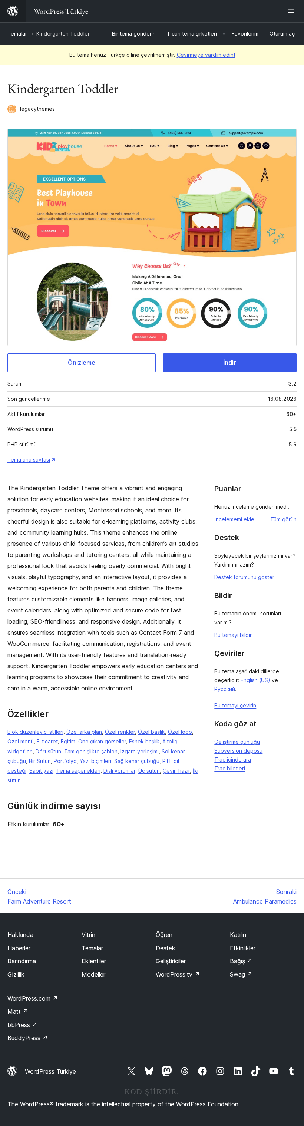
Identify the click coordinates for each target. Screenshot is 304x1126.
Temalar (17, 33)
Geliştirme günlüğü (237, 742)
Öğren (164, 934)
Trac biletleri (229, 768)
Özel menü (20, 741)
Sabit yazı (41, 770)
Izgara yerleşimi (139, 751)
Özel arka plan (84, 732)
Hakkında (20, 934)
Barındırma (21, 961)
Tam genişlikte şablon (91, 751)
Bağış (241, 961)
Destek (165, 948)
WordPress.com (32, 998)
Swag (241, 974)
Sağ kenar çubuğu (136, 761)
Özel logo (180, 732)
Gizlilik (15, 974)
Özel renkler (120, 732)
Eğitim (68, 741)
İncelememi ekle (234, 519)
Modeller (93, 974)
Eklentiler (94, 961)
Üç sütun (149, 770)
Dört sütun (48, 751)
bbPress (22, 1024)
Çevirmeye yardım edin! (206, 55)
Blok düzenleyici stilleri (35, 732)
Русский (224, 689)
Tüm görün (283, 519)
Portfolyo (65, 761)
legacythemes (37, 109)
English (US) (255, 680)
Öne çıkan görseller (102, 741)
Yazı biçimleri (95, 761)
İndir (229, 362)
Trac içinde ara (232, 759)
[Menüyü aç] (292, 11)
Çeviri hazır (176, 770)
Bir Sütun (40, 761)
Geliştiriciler (171, 961)
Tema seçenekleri (78, 770)
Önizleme (81, 362)
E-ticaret (47, 741)
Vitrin (88, 934)
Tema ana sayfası (28, 459)
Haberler (18, 948)
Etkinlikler (242, 948)
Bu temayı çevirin (235, 705)
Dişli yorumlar (119, 770)
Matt (17, 1011)
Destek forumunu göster (244, 577)
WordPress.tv (178, 974)
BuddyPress (27, 1037)
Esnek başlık (144, 741)
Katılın (238, 934)
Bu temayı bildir (233, 635)
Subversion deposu (238, 750)
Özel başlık (151, 732)
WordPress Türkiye (50, 1071)
